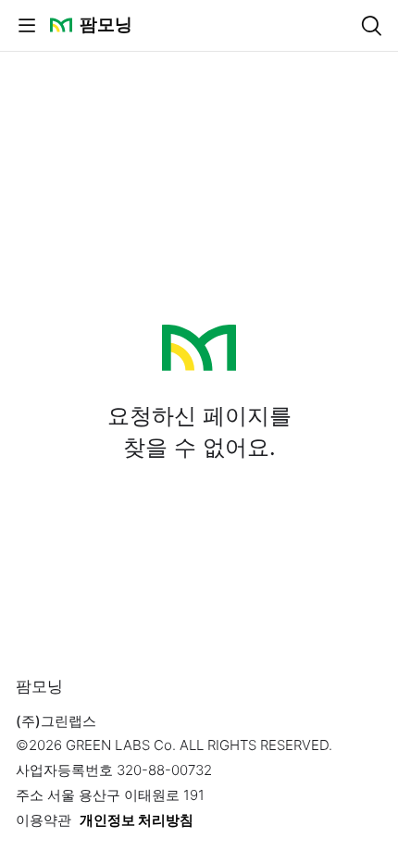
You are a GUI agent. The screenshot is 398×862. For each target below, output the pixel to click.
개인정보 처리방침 (136, 820)
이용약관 (43, 820)
